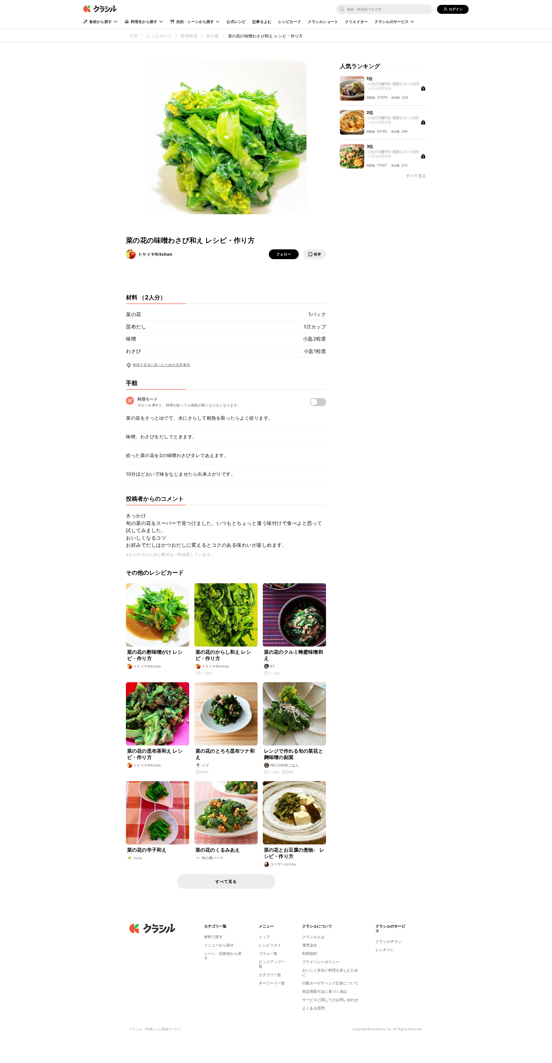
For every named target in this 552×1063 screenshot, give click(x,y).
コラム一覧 (268, 953)
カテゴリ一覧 (270, 974)
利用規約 (309, 953)
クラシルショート (323, 21)
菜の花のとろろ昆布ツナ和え (225, 754)
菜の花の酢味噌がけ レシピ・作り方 (155, 655)
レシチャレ (384, 949)
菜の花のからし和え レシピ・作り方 (223, 655)
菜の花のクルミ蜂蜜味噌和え (293, 655)
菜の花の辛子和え (146, 850)
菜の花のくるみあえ (217, 850)
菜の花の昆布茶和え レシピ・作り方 (155, 754)
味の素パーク (212, 858)
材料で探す (213, 936)
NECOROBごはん (284, 765)
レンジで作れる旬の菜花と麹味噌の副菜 (293, 754)
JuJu (137, 858)
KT (272, 666)
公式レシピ (236, 21)
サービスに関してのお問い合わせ (330, 999)
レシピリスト (270, 945)
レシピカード (289, 21)
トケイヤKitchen (155, 254)
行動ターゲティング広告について (330, 983)
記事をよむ (261, 21)
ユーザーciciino (283, 864)
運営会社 (309, 945)
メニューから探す (219, 945)
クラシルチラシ (388, 941)
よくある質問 (313, 1008)
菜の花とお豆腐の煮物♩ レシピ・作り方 (294, 853)
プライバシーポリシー (321, 961)
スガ (205, 765)
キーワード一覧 (272, 983)
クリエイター (356, 21)
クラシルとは (313, 936)
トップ (264, 936)
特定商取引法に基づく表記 (324, 991)
